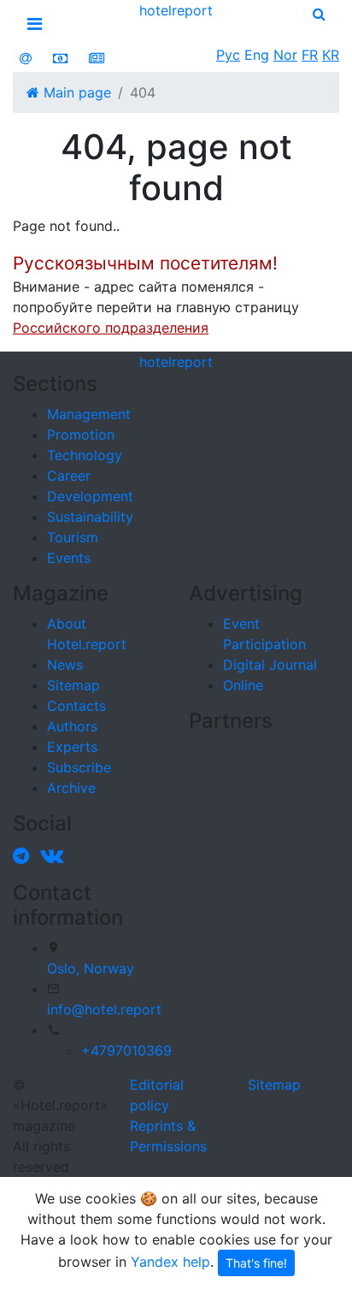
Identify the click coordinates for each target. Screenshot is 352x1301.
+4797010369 (126, 1050)
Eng (256, 54)
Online (243, 685)
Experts (72, 746)
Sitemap (73, 685)
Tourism (72, 537)
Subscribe (79, 767)
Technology (84, 455)
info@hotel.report (104, 1009)
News (65, 664)
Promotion (80, 434)
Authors (72, 726)
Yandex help (170, 1261)
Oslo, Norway (90, 968)
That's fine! (256, 1263)
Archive (71, 787)
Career (69, 475)
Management (89, 414)
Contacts (76, 705)
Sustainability (90, 516)
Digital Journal (270, 664)
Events (69, 557)
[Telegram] (24, 855)
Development (90, 496)
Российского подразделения (110, 327)
